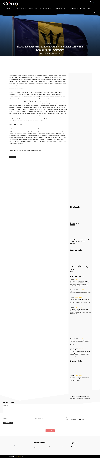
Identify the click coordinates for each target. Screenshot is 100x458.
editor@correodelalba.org (41, 449)
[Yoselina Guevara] (39, 53)
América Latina (47, 43)
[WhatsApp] (56, 59)
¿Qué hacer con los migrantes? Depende (79, 281)
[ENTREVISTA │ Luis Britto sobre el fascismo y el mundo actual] (80, 259)
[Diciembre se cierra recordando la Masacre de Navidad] (80, 233)
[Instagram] (94, 12)
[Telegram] (59, 59)
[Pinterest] (53, 59)
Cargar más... (50, 430)
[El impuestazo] (80, 216)
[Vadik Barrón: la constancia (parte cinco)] (80, 388)
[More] (62, 59)
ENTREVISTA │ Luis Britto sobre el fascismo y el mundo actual (79, 267)
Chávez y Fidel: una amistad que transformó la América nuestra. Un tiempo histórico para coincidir (80, 351)
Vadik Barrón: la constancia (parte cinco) (79, 340)
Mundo (72, 271)
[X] (96, 12)
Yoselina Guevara (45, 53)
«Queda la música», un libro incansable (79, 291)
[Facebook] (92, 12)
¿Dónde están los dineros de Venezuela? (79, 309)
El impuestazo (74, 223)
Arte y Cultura (74, 289)
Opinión (72, 279)
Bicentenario (73, 224)
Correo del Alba (18, 456)
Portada (54, 43)
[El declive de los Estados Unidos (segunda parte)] (80, 368)
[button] (95, 8)
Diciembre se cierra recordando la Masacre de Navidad (80, 240)
